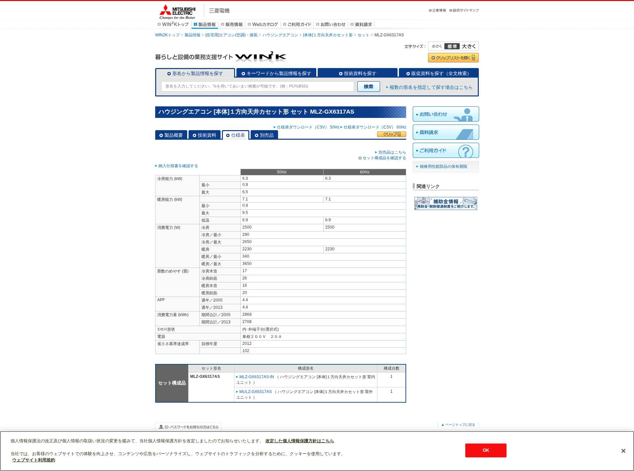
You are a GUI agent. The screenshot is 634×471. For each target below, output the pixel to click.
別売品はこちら (392, 152)
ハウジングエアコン (280, 35)
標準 (452, 46)
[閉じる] (623, 451)
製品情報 (192, 35)
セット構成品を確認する (384, 158)
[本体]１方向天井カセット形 (328, 35)
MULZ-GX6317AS (255, 391)
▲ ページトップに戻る (458, 424)
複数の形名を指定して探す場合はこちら (431, 87)
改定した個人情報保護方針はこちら (299, 440)
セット (364, 35)
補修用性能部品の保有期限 (443, 166)
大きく (465, 46)
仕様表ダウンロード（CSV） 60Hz (375, 127)
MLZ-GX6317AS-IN (256, 377)
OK (486, 450)
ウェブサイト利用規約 (33, 459)
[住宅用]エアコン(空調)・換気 (231, 35)
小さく (440, 46)
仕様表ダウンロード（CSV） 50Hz (308, 127)
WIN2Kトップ (167, 35)
